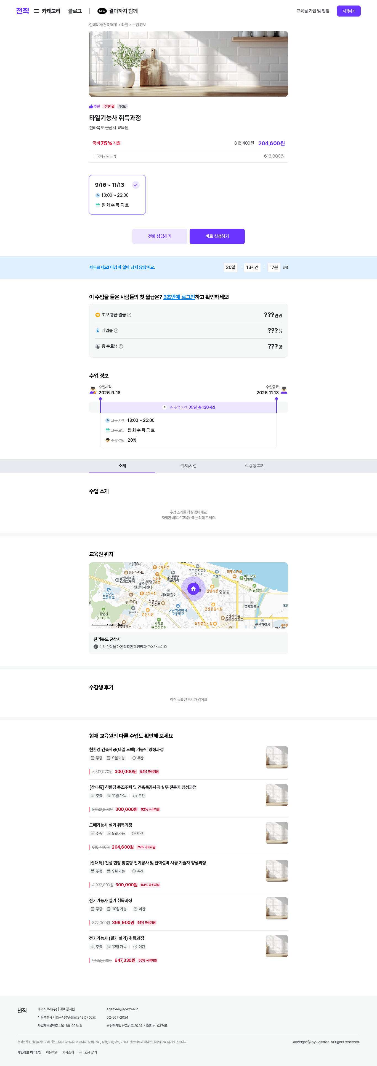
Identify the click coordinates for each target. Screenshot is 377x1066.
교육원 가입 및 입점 (313, 11)
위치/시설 (188, 465)
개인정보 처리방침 (29, 1052)
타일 (124, 25)
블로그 (75, 11)
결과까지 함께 (123, 11)
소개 (122, 465)
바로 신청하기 (217, 236)
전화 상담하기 (160, 236)
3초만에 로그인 (179, 297)
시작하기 (349, 11)
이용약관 (52, 1052)
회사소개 (68, 1052)
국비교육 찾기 (88, 1052)
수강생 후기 (255, 465)
